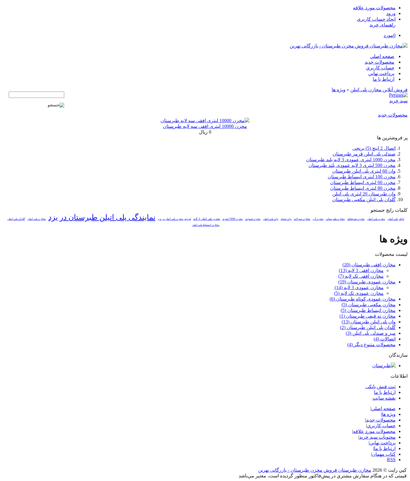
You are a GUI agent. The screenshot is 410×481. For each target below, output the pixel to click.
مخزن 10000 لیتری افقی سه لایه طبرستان (205, 126)
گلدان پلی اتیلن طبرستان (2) (368, 327)
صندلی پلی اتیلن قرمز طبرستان (364, 153)
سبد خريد (398, 100)
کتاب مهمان (384, 454)
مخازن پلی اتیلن (36, 218)
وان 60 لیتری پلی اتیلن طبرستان (364, 171)
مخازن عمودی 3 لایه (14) (359, 287)
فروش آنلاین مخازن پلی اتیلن (379, 89)
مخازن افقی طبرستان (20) (369, 264)
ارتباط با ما (383, 79)
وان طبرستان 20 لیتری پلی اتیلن (364, 193)
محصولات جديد (379, 62)
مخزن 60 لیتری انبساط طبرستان (363, 182)
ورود (391, 13)
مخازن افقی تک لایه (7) (361, 276)
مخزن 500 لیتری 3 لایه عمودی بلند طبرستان (352, 165)
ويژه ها (338, 89)
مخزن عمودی (253, 218)
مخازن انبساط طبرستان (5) (368, 310)
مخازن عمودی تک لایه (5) (359, 293)
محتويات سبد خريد (377, 437)
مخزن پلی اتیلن (376, 218)
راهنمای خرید (382, 24)
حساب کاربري (380, 67)
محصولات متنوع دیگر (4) (371, 344)
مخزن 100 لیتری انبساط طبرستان (362, 176)
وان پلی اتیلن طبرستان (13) (369, 321)
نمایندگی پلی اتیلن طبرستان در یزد (101, 217)
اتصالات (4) (385, 338)
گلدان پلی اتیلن (16, 218)
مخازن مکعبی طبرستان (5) (369, 304)
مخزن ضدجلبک (356, 218)
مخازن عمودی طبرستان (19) (367, 281)
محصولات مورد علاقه (374, 7)
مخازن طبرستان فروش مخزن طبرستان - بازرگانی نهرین (314, 470)
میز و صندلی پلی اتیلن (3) (371, 333)
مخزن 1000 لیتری (232, 218)
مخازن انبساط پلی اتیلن (205, 224)
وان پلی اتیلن (270, 218)
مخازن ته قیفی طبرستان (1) (367, 316)
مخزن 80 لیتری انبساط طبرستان (363, 188)
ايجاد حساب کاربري (376, 19)
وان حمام (286, 218)
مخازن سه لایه (302, 218)
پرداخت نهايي (381, 73)
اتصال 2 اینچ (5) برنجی (374, 148)
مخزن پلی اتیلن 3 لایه (206, 218)
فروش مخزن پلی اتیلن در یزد (174, 218)
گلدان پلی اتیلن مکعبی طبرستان (364, 199)
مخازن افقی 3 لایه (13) (361, 270)
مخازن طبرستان (335, 218)
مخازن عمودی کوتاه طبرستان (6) (363, 298)
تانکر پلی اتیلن (395, 218)
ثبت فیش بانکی (380, 386)
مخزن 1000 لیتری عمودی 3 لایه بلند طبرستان (351, 159)
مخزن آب (318, 218)
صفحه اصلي (382, 56)
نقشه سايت (384, 398)
